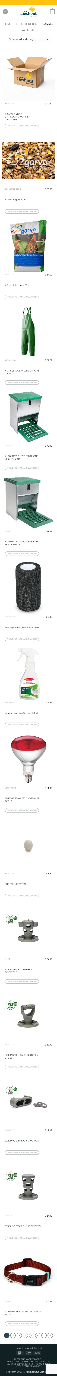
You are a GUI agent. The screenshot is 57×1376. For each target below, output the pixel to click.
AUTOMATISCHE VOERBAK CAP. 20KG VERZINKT (21, 457)
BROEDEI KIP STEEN (15, 884)
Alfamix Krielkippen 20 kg (17, 285)
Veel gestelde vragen (28, 1366)
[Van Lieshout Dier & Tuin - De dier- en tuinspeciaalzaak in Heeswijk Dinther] (28, 12)
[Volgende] (50, 1335)
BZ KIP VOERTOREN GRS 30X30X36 (23, 1226)
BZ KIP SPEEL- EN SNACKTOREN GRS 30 (21, 1056)
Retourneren (43, 1364)
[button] (5, 11)
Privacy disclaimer (18, 1361)
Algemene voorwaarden (28, 1359)
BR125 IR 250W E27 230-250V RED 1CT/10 (23, 799)
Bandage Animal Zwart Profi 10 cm (22, 627)
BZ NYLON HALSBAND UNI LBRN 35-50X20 (24, 1313)
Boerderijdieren (26, 23)
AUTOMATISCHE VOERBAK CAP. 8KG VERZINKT (21, 543)
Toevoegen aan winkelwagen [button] (22, 126)
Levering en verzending (20, 1364)
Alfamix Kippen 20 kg (15, 199)
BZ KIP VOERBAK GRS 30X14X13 (22, 1140)
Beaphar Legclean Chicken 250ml (21, 712)
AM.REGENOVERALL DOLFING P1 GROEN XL (22, 372)
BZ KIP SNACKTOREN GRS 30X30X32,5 (18, 971)
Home (7, 23)
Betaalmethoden (40, 1361)
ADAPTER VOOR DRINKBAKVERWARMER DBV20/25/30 (17, 117)
